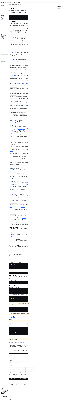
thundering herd (24, 356)
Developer (10, 4)
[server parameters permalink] (16, 21)
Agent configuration (17, 4)
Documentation (14, 4)
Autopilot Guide (12, 193)
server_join (14, 186)
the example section (25, 83)
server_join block (24, 218)
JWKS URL (27, 184)
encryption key (25, 178)
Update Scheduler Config (17, 323)
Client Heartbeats (21, 86)
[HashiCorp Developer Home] (3, 0)
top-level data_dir (24, 31)
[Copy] (27, 15)
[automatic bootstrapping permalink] (17, 275)
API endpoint (20, 83)
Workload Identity (23, 207)
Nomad (12, 4)
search (12, 194)
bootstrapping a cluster (13, 317)
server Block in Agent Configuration (60, 6)
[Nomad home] (2, 2)
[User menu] (63, 0)
